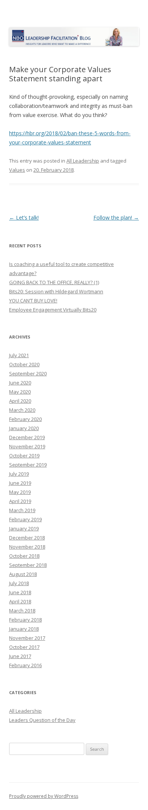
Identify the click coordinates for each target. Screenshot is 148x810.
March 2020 (22, 410)
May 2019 (20, 492)
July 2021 (19, 355)
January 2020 (24, 428)
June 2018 (20, 592)
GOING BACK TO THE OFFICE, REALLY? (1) (54, 282)
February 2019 (25, 519)
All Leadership (82, 160)
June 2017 (20, 656)
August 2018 (23, 574)
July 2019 (19, 473)
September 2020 (28, 373)
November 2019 (27, 446)
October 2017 (24, 647)
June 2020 (20, 382)
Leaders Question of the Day (42, 720)
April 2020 (20, 400)
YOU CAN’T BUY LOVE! (33, 300)
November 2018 (27, 546)
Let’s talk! (24, 217)
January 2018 (24, 628)
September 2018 (28, 565)
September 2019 (28, 464)
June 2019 (20, 482)
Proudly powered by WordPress (43, 796)
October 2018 (24, 555)
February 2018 (25, 619)
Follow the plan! (116, 217)
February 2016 (25, 665)
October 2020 (24, 364)
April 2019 (20, 501)
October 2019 (24, 455)
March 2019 (22, 510)
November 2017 (27, 637)
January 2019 (24, 528)
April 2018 (20, 601)
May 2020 (20, 391)
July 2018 (19, 583)
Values (17, 169)
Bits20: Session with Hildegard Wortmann (56, 291)
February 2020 (25, 419)
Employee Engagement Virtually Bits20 (52, 309)
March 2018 (22, 610)
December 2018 (27, 537)
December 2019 (27, 437)
